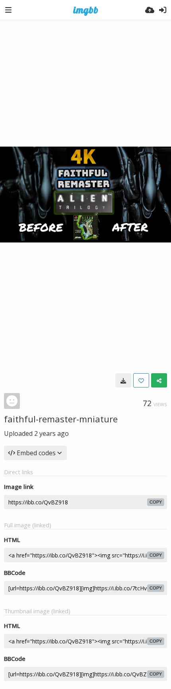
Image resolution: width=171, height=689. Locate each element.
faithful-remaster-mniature (61, 419)
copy (156, 502)
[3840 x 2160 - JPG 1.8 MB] (123, 380)
